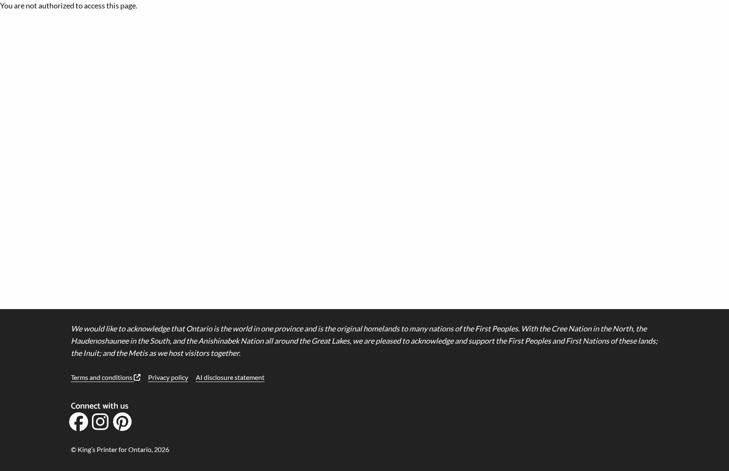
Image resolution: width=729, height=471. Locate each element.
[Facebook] (78, 424)
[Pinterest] (122, 424)
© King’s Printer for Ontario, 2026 (120, 449)
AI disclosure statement (230, 377)
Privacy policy (168, 377)
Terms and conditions (102, 377)
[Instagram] (100, 424)
